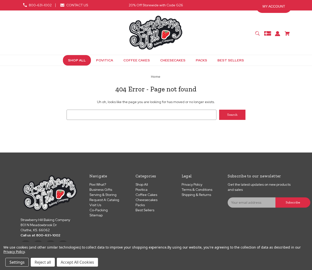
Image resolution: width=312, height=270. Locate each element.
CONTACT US (77, 5)
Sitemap (96, 215)
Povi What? (97, 184)
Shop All (142, 184)
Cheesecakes (146, 200)
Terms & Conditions (197, 189)
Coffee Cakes (146, 195)
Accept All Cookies (77, 262)
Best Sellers (145, 210)
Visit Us (95, 205)
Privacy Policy (192, 184)
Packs (140, 205)
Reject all (43, 262)
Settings (17, 262)
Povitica (141, 189)
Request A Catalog (104, 200)
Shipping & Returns (196, 195)
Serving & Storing (103, 195)
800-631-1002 (40, 5)
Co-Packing (98, 210)
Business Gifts (100, 189)
